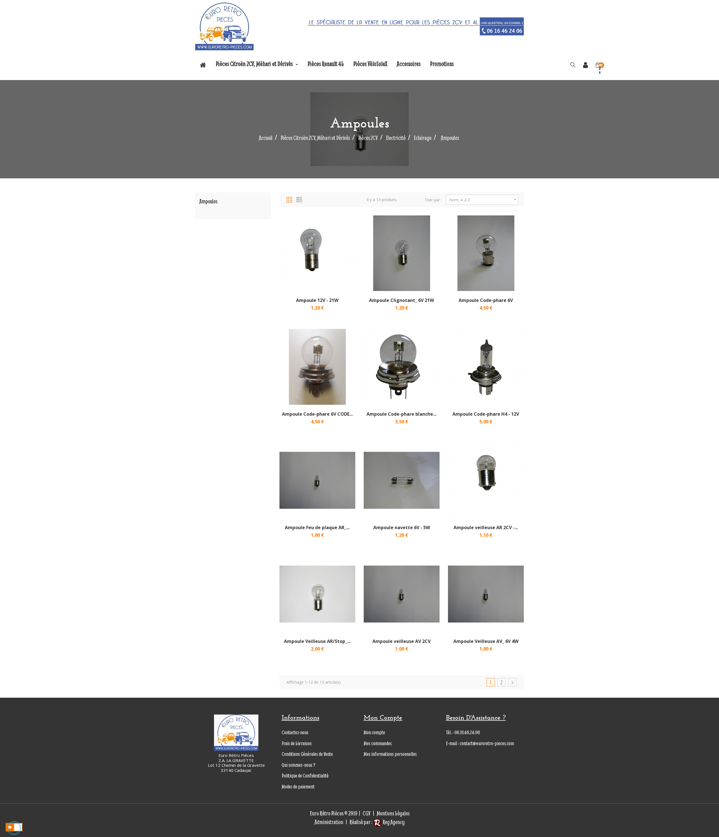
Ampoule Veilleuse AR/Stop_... (317, 641)
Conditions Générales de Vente (307, 754)
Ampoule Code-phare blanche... (401, 414)
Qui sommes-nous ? (298, 765)
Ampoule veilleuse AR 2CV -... (486, 527)
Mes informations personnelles (390, 754)
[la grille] (289, 199)
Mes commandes (378, 743)
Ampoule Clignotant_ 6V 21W (401, 300)
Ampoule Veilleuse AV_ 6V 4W (485, 641)
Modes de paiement (298, 786)
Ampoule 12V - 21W (317, 300)
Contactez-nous (295, 732)
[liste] (299, 199)
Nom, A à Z (483, 200)
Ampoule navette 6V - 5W (401, 527)
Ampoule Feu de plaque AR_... (317, 527)
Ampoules (208, 201)
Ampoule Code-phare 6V (486, 300)
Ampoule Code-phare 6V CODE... (317, 414)
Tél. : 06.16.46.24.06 (463, 732)
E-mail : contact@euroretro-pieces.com (480, 743)
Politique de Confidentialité (305, 775)
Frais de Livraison (296, 743)
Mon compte (374, 732)
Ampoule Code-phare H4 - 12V (485, 414)
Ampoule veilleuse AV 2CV (401, 641)
